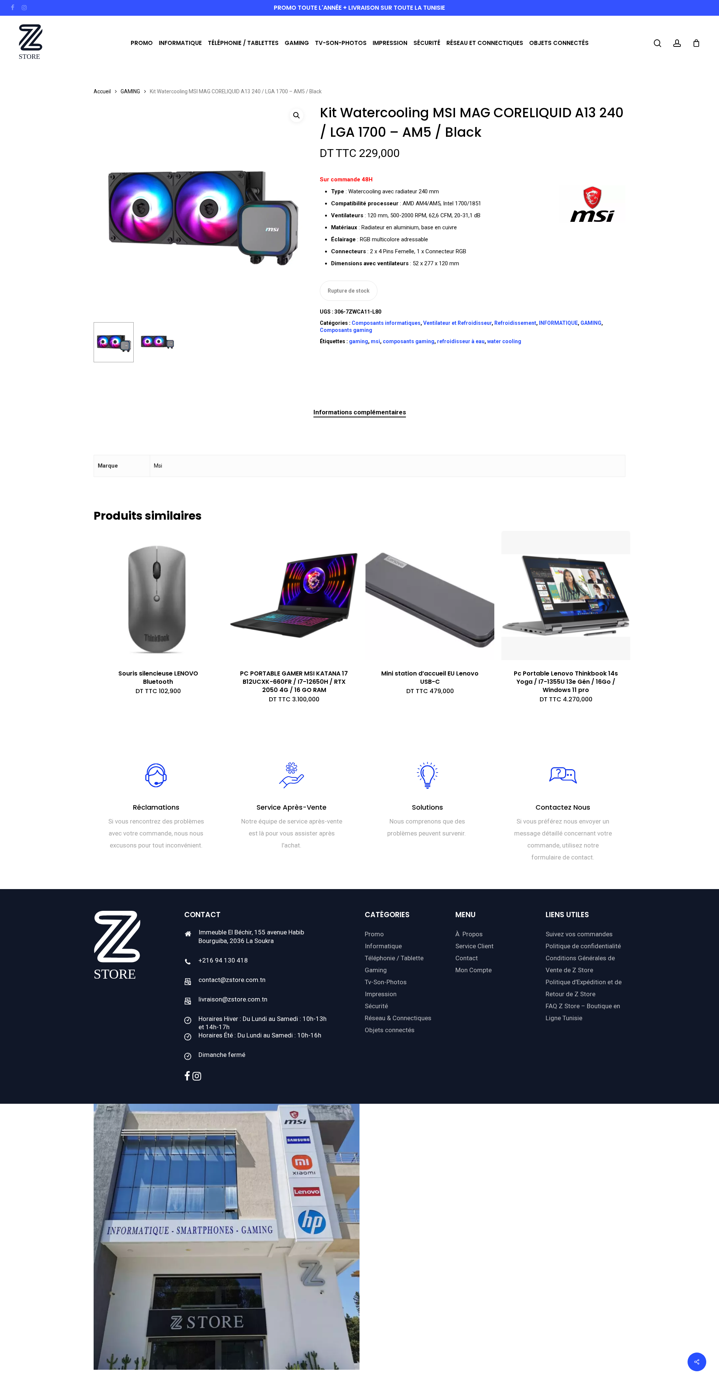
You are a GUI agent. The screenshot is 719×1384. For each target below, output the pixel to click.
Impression (381, 994)
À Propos (469, 934)
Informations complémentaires (359, 412)
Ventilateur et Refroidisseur (457, 323)
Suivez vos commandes (579, 934)
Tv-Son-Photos (386, 982)
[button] (296, 115)
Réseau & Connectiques (398, 1018)
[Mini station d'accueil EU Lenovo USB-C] (429, 595)
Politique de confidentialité (583, 946)
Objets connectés (390, 1030)
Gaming (376, 970)
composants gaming (408, 341)
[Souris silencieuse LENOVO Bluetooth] (158, 595)
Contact (466, 958)
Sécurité (376, 1006)
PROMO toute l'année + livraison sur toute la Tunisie (359, 7)
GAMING (130, 91)
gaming (358, 341)
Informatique (383, 946)
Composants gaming (346, 330)
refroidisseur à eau (461, 341)
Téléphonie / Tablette (394, 958)
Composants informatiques (386, 323)
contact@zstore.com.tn (232, 979)
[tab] (359, 412)
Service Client (474, 946)
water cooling (504, 341)
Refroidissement (515, 323)
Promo (374, 934)
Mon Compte (473, 970)
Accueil (102, 91)
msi (375, 341)
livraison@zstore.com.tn (232, 999)
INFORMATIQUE (558, 323)
